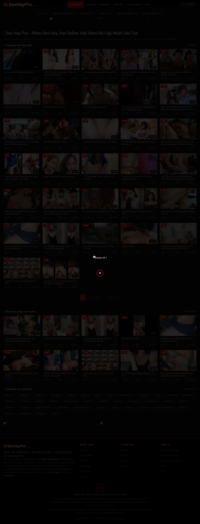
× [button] (100, 272)
